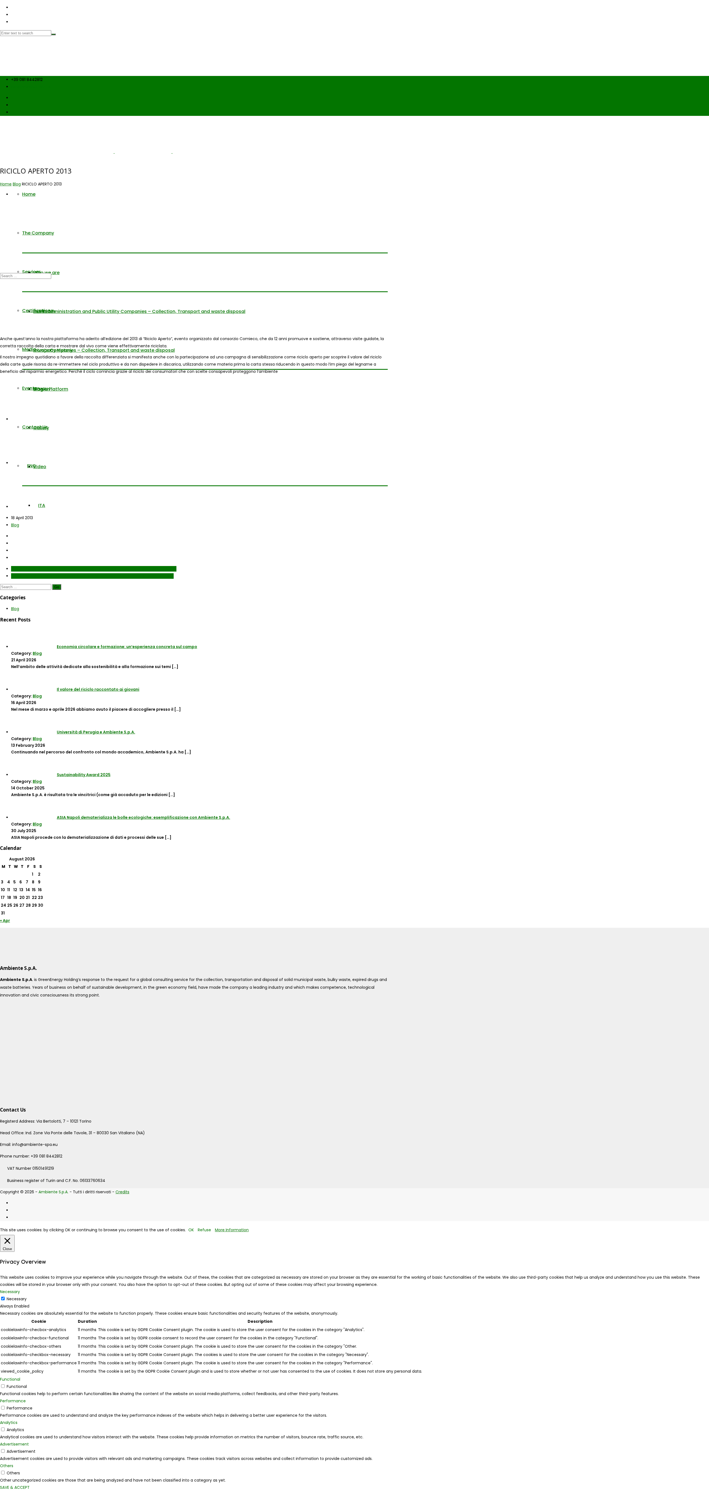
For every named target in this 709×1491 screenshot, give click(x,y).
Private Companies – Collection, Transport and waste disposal (104, 350)
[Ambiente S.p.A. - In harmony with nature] (57, 68)
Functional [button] (10, 1379)
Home (6, 184)
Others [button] (6, 1466)
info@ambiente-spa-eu (31, 87)
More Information (232, 1230)
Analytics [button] (8, 1422)
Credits (122, 1192)
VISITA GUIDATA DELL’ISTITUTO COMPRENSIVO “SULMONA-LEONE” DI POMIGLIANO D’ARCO (93, 569)
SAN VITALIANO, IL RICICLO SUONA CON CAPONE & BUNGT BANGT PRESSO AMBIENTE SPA (92, 576)
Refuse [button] (204, 1230)
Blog (17, 184)
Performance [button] (13, 1401)
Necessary (17, 1299)
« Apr (5, 920)
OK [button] (191, 1230)
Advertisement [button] (14, 1444)
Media (29, 349)
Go (56, 587)
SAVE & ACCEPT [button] (15, 1487)
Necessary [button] (10, 1291)
